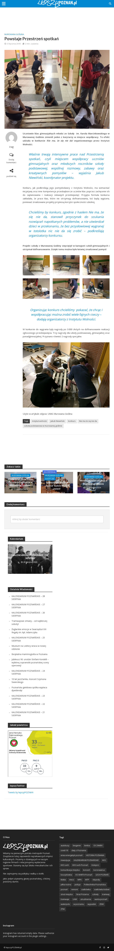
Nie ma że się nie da (88, 421)
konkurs (72, 421)
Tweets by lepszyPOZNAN (20, 792)
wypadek (92, 904)
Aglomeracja (49, 472)
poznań (64, 889)
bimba (87, 845)
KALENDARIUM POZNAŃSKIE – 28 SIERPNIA (30, 557)
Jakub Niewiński (57, 421)
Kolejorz (95, 865)
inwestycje (65, 860)
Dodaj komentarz (11, 161)
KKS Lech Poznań (80, 865)
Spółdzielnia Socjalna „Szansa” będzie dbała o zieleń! (57, 485)
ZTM (63, 909)
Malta (63, 879)
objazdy (96, 879)
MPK (80, 879)
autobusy (65, 845)
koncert (86, 870)
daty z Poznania (79, 850)
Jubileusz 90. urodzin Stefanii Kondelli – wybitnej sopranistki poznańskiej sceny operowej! (30, 662)
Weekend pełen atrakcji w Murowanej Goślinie (93, 482)
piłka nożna (66, 884)
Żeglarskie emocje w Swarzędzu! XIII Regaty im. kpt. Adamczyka (29, 631)
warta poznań (101, 899)
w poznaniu (78, 904)
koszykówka (66, 874)
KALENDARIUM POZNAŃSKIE (86, 860)
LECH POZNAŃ (102, 874)
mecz (71, 879)
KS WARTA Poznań (84, 874)
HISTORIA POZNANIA (95, 855)
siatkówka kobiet (101, 889)
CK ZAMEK (98, 845)
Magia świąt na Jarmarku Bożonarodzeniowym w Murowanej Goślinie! (20, 482)
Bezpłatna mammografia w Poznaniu (30, 654)
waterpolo (65, 904)
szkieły (95, 894)
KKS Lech (65, 865)
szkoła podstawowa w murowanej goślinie (43, 425)
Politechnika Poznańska (95, 884)
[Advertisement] (57, 17)
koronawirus (99, 870)
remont (74, 889)
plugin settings (40, 936)
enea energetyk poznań (72, 855)
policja (77, 884)
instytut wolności (39, 421)
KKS (104, 860)
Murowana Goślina (14, 34)
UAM (75, 899)
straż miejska (67, 894)
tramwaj (105, 894)
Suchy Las (49, 479)
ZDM (101, 904)
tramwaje (65, 899)
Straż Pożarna (82, 894)
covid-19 (64, 850)
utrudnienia (85, 899)
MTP (87, 879)
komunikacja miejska (70, 870)
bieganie (77, 845)
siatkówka (86, 889)
